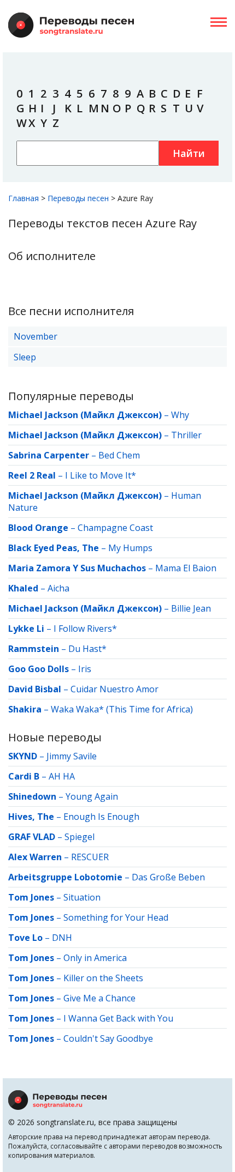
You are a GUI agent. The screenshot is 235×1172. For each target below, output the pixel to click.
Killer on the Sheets (103, 978)
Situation (82, 897)
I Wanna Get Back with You (118, 1018)
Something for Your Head (115, 917)
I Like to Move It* (100, 475)
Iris (84, 669)
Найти (189, 153)
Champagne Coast (115, 528)
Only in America (95, 958)
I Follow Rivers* (85, 629)
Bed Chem (119, 455)
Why (180, 415)
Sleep (25, 357)
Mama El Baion (185, 568)
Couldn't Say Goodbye (108, 1038)
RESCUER (90, 857)
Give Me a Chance (99, 998)
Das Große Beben (168, 877)
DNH (62, 938)
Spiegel (79, 837)
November (35, 336)
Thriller (186, 435)
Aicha (58, 588)
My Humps (130, 548)
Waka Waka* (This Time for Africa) (122, 709)
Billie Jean (191, 608)
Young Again (92, 796)
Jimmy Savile (71, 756)
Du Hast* (87, 649)
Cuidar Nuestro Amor (114, 689)
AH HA (62, 776)
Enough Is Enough (101, 817)
